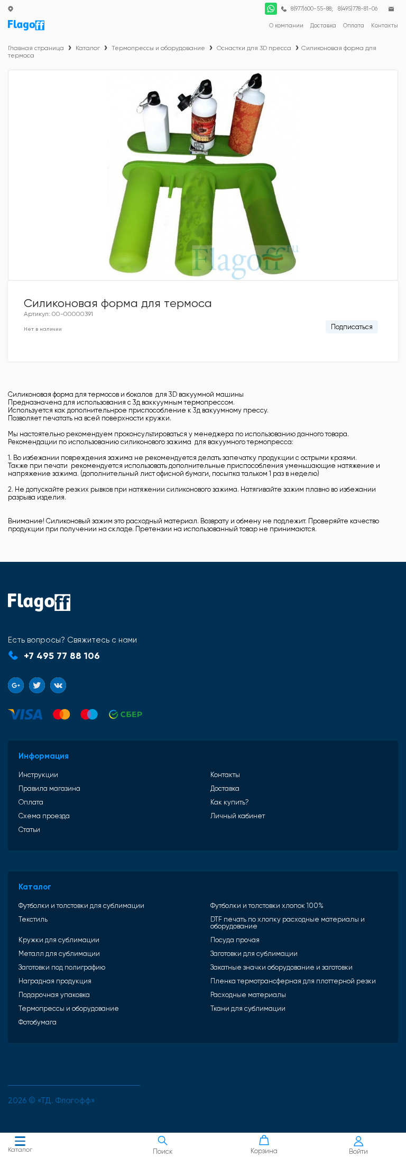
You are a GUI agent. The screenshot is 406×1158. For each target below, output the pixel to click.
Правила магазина (49, 788)
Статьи (29, 829)
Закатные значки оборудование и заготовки (281, 967)
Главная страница (36, 48)
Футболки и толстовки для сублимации (81, 905)
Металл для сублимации (59, 953)
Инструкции (38, 774)
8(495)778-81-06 (357, 8)
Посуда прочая (235, 939)
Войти (358, 1151)
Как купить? (229, 802)
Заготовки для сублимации (254, 953)
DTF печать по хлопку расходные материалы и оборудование (287, 923)
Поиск (163, 1151)
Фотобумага (38, 1022)
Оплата (31, 802)
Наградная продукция (55, 981)
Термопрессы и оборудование (158, 48)
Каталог (20, 1149)
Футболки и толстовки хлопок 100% (267, 905)
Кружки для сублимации (59, 939)
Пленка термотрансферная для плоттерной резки (293, 981)
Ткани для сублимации (247, 1008)
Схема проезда (44, 815)
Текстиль (33, 919)
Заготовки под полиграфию (62, 967)
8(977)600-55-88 (311, 8)
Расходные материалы (248, 994)
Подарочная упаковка (54, 994)
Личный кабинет (237, 815)
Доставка (224, 788)
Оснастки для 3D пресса (254, 48)
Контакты (225, 774)
